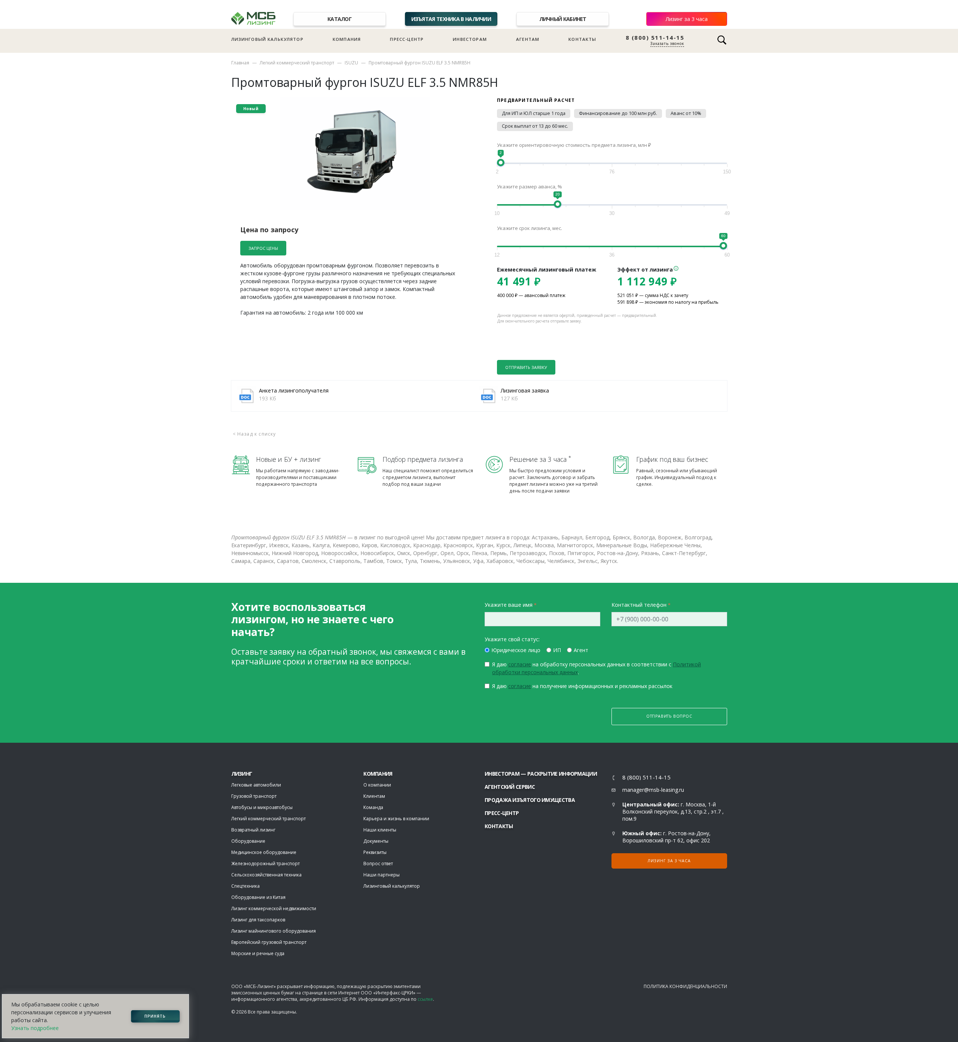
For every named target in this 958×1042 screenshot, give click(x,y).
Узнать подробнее (35, 1028)
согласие (519, 664)
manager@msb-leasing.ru (653, 789)
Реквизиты (375, 852)
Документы (375, 841)
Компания (347, 39)
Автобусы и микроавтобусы (262, 807)
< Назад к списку (254, 434)
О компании (377, 785)
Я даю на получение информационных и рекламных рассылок (582, 686)
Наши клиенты (379, 830)
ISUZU (351, 63)
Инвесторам (470, 39)
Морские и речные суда (257, 953)
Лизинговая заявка (525, 390)
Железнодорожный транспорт (265, 863)
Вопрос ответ (378, 863)
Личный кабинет (562, 18)
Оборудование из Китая (258, 897)
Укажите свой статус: (512, 639)
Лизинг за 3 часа (687, 18)
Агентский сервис (510, 786)
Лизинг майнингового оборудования (273, 931)
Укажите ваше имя (509, 604)
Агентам (527, 39)
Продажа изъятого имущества (530, 799)
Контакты (582, 39)
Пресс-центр (407, 39)
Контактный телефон (638, 604)
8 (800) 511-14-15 (655, 37)
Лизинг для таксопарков (258, 920)
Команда (373, 807)
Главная (240, 63)
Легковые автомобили (256, 785)
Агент (581, 650)
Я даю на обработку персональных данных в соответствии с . (596, 668)
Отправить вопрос (669, 716)
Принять (155, 1016)
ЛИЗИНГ (241, 773)
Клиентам (374, 796)
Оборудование (248, 841)
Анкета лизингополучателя (294, 390)
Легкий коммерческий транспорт (297, 63)
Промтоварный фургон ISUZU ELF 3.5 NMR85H (419, 63)
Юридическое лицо (515, 650)
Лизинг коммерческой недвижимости (273, 908)
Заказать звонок (667, 43)
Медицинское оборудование (263, 852)
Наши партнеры (381, 875)
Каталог (339, 18)
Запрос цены (263, 248)
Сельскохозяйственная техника (266, 875)
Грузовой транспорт (254, 796)
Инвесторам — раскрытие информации (541, 773)
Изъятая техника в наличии (451, 18)
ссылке (425, 999)
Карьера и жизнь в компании (396, 818)
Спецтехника (245, 886)
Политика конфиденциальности (685, 986)
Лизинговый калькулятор (267, 39)
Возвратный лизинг (253, 830)
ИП (557, 650)
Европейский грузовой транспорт (268, 942)
